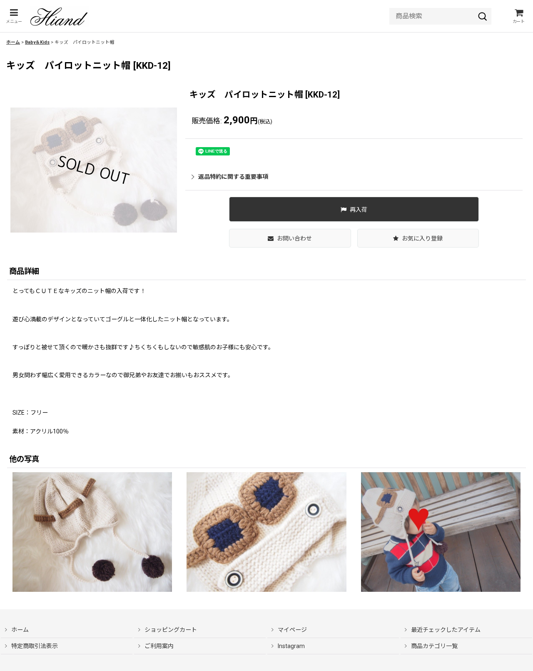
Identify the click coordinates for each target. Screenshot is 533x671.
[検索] (482, 16)
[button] (13, 16)
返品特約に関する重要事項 (233, 176)
